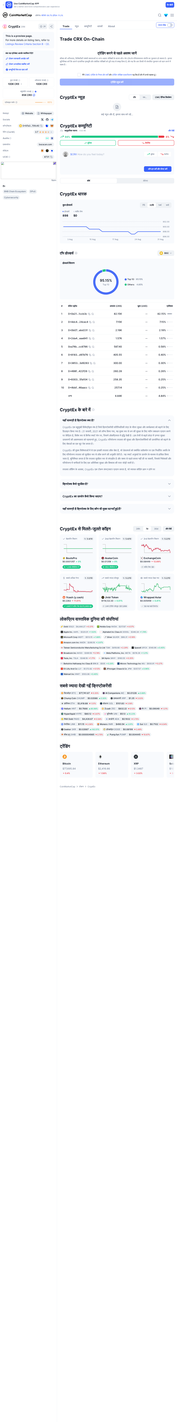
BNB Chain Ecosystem (15, 191)
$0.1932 (124, 719)
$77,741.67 (81, 693)
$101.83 (118, 703)
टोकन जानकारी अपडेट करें (19, 58)
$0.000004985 (83, 734)
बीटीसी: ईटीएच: (52, 15)
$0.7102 (153, 724)
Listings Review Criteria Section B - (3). (28, 44)
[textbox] (106, 158)
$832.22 (120, 708)
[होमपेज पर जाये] (17, 15)
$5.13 (121, 713)
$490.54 (116, 724)
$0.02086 (85, 698)
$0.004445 (130, 734)
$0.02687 (81, 729)
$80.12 (82, 713)
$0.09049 (155, 708)
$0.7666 (81, 708)
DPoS (33, 191)
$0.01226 (125, 693)
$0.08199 (124, 729)
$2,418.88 (80, 703)
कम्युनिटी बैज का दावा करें (18, 69)
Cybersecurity (11, 197)
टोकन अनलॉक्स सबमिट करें (19, 64)
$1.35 (128, 698)
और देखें (171, 130)
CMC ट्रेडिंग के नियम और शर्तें (96, 74)
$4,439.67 (83, 719)
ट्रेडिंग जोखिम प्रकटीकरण (122, 74)
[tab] (134, 97)
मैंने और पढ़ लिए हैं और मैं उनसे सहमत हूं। (119, 74)
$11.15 (78, 724)
